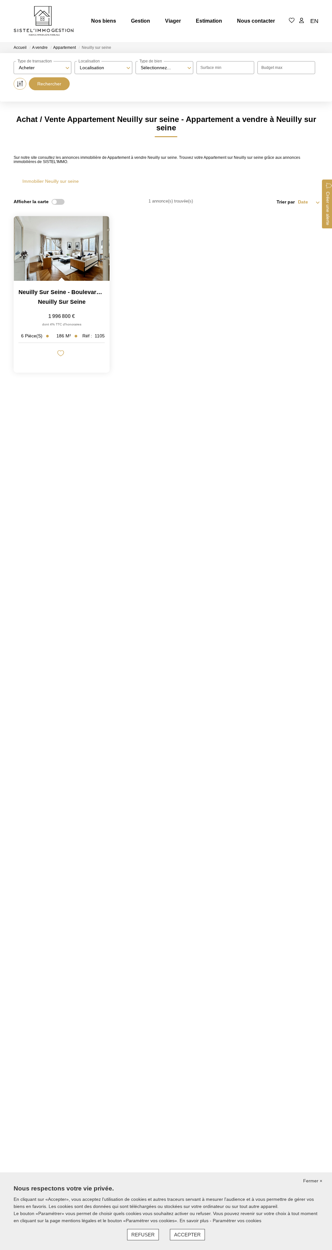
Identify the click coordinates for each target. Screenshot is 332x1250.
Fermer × (312, 1180)
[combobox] (42, 67)
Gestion (140, 21)
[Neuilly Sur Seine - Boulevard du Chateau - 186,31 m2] (62, 248)
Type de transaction (35, 61)
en (314, 21)
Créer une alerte (327, 208)
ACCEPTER (187, 1234)
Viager (173, 21)
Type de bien (150, 61)
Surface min (210, 67)
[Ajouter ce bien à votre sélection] (61, 354)
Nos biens (103, 21)
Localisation (89, 61)
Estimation (209, 21)
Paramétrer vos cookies (237, 1220)
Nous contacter (256, 21)
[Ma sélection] (292, 20)
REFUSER (143, 1234)
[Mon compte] (301, 20)
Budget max (271, 67)
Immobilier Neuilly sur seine (50, 181)
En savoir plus (195, 1220)
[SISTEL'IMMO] (44, 21)
